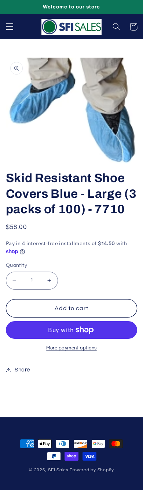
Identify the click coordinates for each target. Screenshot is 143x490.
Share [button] (22, 370)
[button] (9, 26)
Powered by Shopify (92, 470)
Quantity (16, 265)
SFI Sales (58, 470)
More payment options (71, 348)
